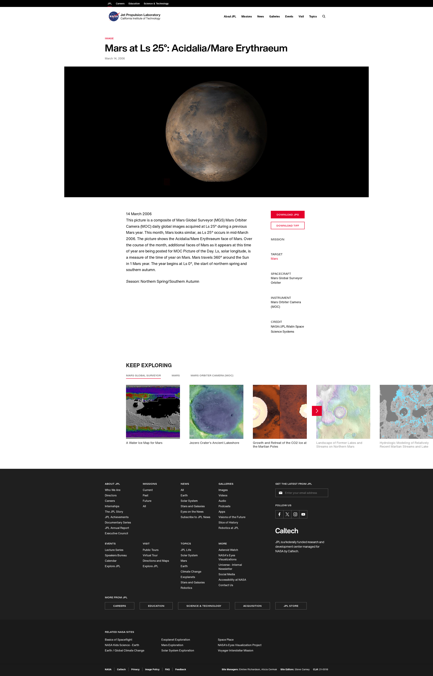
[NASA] (114, 16)
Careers (110, 501)
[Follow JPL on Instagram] (295, 514)
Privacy (135, 669)
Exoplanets (188, 577)
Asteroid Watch (228, 550)
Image (109, 38)
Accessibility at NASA (232, 580)
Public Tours (150, 550)
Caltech (121, 669)
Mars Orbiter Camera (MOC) (212, 375)
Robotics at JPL (229, 528)
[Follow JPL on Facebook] (279, 514)
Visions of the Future (232, 517)
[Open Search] (324, 16)
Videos (223, 495)
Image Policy (152, 669)
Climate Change (191, 572)
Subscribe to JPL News (195, 517)
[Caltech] (286, 530)
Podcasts (224, 506)
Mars (274, 258)
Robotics (186, 588)
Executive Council (116, 533)
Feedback (180, 669)
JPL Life (186, 550)
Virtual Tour (150, 555)
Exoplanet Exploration (175, 640)
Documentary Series (118, 522)
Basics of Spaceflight (118, 640)
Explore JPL (112, 566)
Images (223, 490)
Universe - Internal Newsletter (230, 567)
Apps (222, 512)
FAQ (167, 669)
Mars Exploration (172, 645)
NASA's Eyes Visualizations (227, 557)
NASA (108, 669)
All (144, 506)
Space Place (226, 640)
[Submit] (280, 493)
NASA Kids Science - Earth (122, 645)
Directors (111, 495)
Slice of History (228, 522)
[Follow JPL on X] (287, 514)
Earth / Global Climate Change (124, 650)
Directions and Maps (156, 561)
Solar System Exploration (177, 650)
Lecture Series (114, 550)
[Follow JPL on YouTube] (303, 514)
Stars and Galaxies (193, 506)
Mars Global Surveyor (143, 375)
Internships (112, 506)
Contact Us (226, 585)
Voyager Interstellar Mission (235, 650)
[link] (216, 132)
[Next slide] (317, 411)
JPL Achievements (117, 517)
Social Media (227, 574)
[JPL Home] (141, 16)
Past (145, 495)
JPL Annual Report (117, 528)
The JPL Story (114, 512)
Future (147, 501)
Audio (222, 501)
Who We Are (112, 490)
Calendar (111, 561)
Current (148, 490)
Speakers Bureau (116, 555)
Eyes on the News (192, 512)
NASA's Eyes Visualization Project (239, 645)
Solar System (189, 501)
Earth (184, 495)
